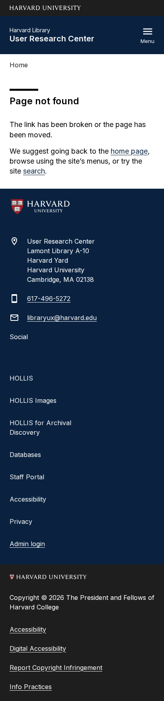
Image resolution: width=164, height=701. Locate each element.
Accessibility (28, 499)
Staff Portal (27, 477)
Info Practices (31, 687)
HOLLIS (21, 378)
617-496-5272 (48, 299)
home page (129, 151)
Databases (25, 455)
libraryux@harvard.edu (62, 318)
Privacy (21, 521)
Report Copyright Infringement (56, 668)
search (34, 171)
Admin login (27, 544)
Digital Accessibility (38, 648)
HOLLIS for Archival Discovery (40, 427)
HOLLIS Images (33, 400)
